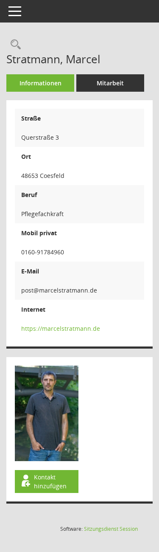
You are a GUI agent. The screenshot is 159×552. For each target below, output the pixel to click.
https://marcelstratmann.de (60, 328)
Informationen (40, 83)
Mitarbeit (110, 83)
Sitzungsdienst (111, 528)
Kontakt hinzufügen (50, 481)
